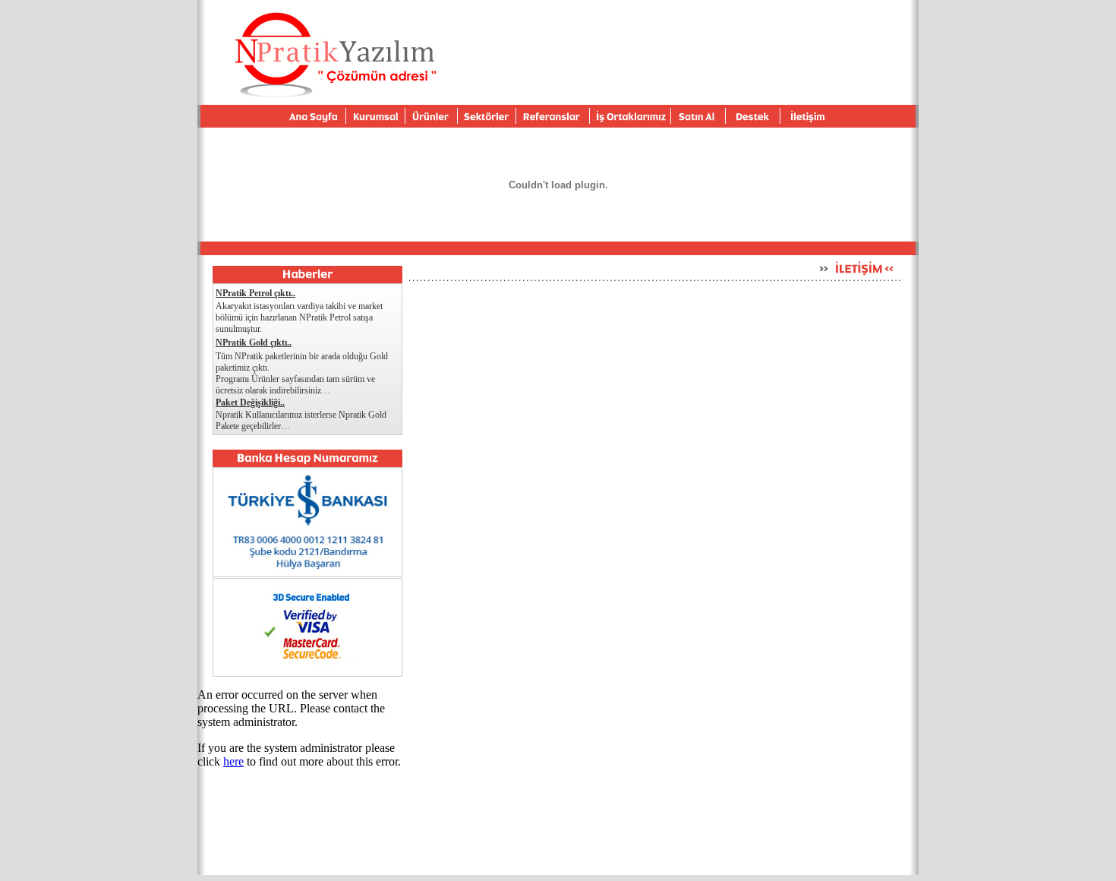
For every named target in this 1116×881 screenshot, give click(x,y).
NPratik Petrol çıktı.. (255, 293)
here (233, 761)
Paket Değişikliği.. (250, 402)
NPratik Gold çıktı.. (254, 342)
